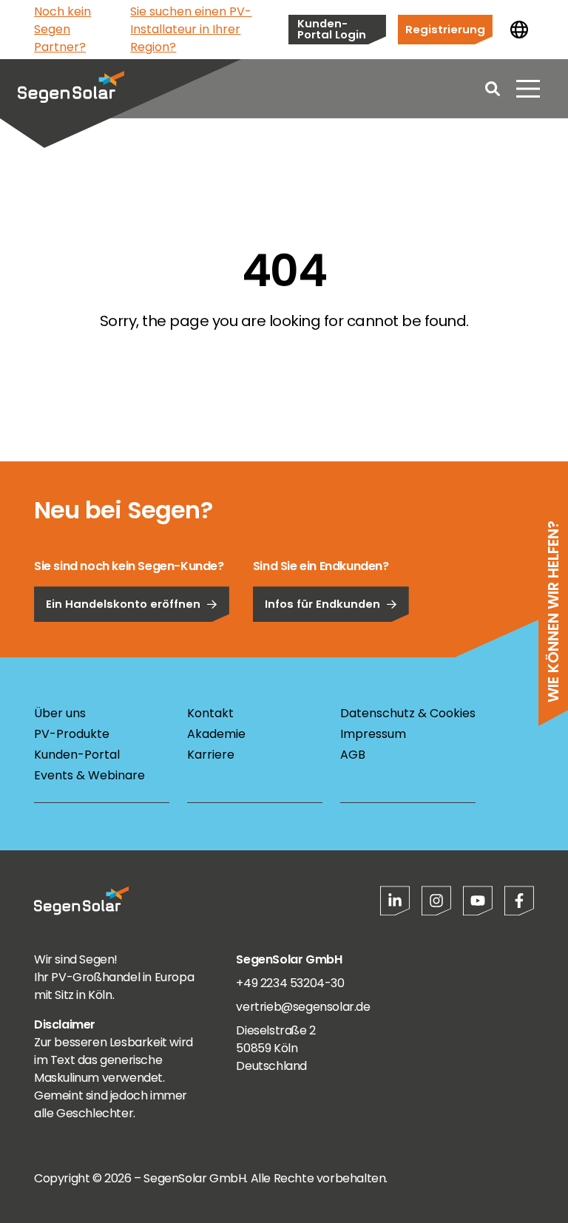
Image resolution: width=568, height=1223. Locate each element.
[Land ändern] (519, 29)
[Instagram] (436, 900)
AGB (352, 754)
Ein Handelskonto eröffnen (123, 604)
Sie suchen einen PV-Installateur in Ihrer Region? (190, 29)
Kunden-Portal (77, 754)
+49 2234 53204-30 (290, 983)
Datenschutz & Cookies (408, 713)
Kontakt (210, 713)
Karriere (210, 754)
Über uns (60, 713)
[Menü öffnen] (528, 89)
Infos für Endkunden (322, 604)
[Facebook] (519, 900)
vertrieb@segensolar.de (303, 1006)
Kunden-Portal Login (331, 29)
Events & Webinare (89, 775)
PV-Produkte (71, 733)
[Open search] (492, 89)
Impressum (373, 733)
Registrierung (445, 29)
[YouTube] (478, 900)
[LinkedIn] (395, 900)
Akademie (216, 733)
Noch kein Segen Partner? (62, 29)
